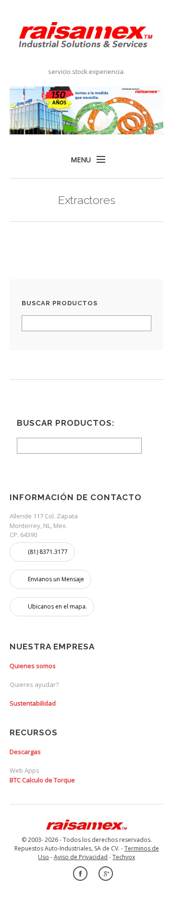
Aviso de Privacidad (81, 857)
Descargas (25, 751)
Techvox (123, 857)
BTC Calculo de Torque (42, 780)
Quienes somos (33, 665)
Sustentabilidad (33, 703)
